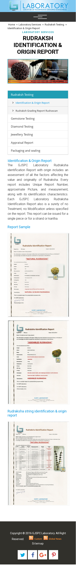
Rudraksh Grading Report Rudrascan (37, 110)
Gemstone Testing (23, 118)
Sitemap (38, 543)
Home (11, 24)
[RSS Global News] (52, 539)
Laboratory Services (30, 24)
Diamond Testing (22, 126)
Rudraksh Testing (54, 24)
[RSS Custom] (35, 539)
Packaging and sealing (25, 150)
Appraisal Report (22, 142)
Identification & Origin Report (24, 28)
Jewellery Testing (22, 134)
